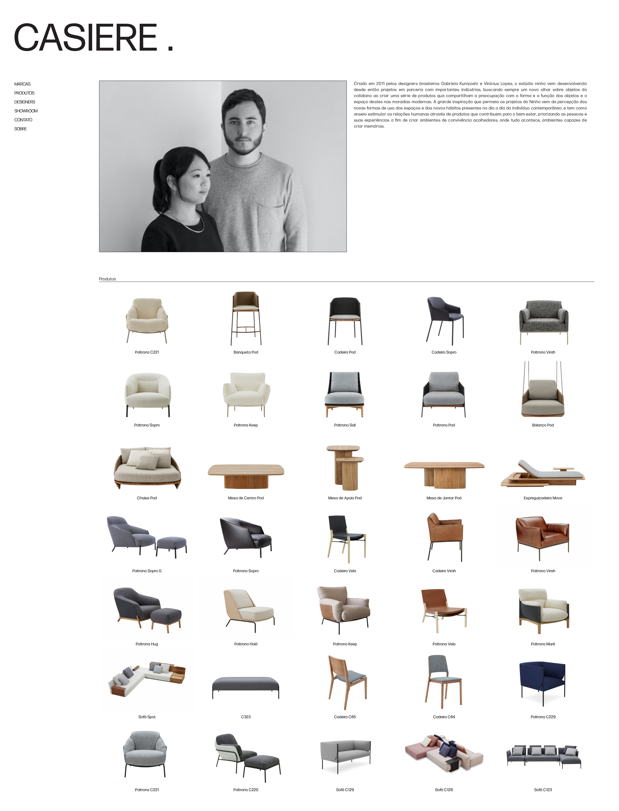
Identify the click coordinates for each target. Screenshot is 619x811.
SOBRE (21, 129)
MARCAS (22, 84)
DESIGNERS (25, 102)
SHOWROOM (26, 111)
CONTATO (23, 120)
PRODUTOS (24, 93)
